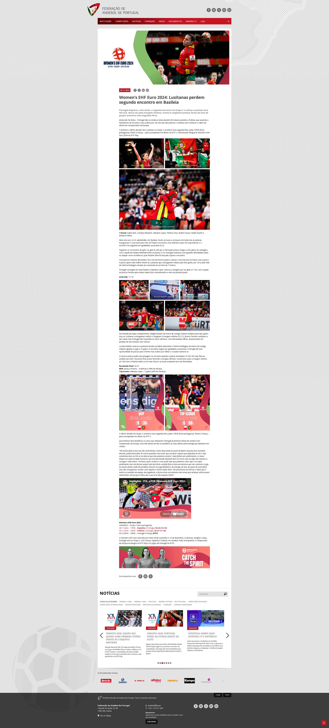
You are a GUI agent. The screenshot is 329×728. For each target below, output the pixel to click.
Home (218, 695)
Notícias (136, 21)
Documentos (175, 21)
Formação (150, 21)
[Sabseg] (122, 681)
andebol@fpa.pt (154, 705)
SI (228, 21)
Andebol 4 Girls (125, 602)
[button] (323, 722)
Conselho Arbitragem (183, 605)
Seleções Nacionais (133, 605)
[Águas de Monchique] (206, 681)
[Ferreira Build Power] (173, 681)
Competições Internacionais (111, 605)
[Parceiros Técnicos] (223, 681)
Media (162, 21)
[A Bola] (139, 681)
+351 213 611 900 (155, 708)
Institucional (180, 602)
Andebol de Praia (165, 602)
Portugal (152, 602)
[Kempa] (189, 681)
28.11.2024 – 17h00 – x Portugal (143, 528)
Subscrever (151, 722)
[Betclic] (106, 681)
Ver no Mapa (105, 715)
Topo (227, 695)
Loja (203, 21)
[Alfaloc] (156, 681)
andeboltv (191, 21)
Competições (121, 21)
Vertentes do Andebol (152, 605)
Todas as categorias (108, 602)
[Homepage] (123, 10)
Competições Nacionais (197, 602)
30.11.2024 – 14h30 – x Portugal (142, 530)
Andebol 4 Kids (140, 602)
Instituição (105, 21)
